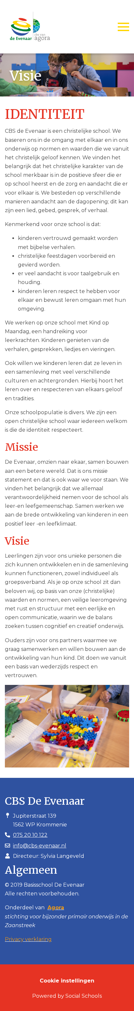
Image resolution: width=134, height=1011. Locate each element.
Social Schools (83, 996)
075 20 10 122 (30, 835)
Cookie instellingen (67, 981)
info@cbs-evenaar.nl (39, 846)
